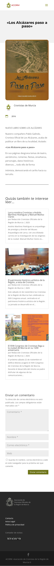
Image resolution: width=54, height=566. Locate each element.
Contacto (9, 518)
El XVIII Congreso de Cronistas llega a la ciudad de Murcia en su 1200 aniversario (26, 347)
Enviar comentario (38, 472)
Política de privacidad (14, 524)
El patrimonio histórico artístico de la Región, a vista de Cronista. (26, 281)
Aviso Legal (10, 521)
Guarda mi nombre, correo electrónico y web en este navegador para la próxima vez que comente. (26, 463)
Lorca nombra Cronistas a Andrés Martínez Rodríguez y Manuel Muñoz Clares (26, 214)
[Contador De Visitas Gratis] (14, 539)
